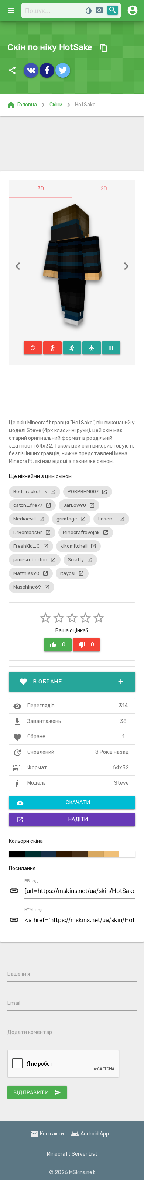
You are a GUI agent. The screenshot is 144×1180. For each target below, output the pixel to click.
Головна (22, 104)
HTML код (33, 910)
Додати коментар (29, 1032)
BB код (31, 881)
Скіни (55, 105)
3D (40, 189)
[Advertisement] (72, 143)
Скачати (53, 802)
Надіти (52, 819)
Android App (90, 1134)
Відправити (37, 1092)
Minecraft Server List (72, 1154)
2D (103, 189)
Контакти (47, 1134)
